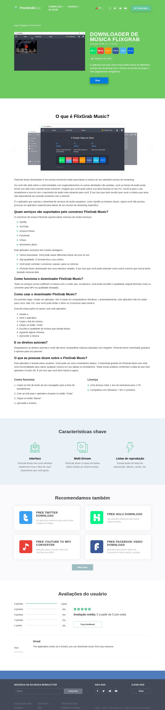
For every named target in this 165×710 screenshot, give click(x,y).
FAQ (40, 707)
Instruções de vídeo (103, 58)
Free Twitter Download (47, 514)
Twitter (115, 8)
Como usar (142, 8)
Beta (97, 80)
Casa (16, 25)
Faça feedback (88, 624)
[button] (14, 150)
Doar (141, 691)
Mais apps (83, 567)
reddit (120, 8)
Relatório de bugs (69, 703)
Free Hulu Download (124, 514)
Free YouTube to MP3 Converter (53, 543)
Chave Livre (43, 703)
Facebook (110, 8)
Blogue (53, 10)
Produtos (23, 25)
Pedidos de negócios (70, 707)
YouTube (125, 8)
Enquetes (18, 707)
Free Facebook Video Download (125, 543)
